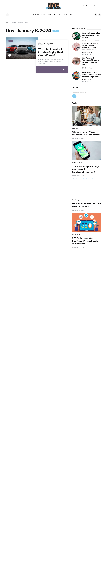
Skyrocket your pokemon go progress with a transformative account (85, 169)
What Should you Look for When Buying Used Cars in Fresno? (50, 52)
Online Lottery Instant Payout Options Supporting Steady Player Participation (90, 46)
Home (7, 23)
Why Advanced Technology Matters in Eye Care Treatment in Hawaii (90, 61)
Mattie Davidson (48, 43)
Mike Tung (75, 128)
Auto (10, 41)
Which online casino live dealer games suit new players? (91, 35)
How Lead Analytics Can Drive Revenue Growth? (86, 205)
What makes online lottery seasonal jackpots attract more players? (91, 74)
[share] (9, 55)
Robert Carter (86, 79)
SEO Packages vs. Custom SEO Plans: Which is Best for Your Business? (85, 241)
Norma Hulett (86, 40)
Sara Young (75, 200)
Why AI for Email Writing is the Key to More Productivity (86, 133)
